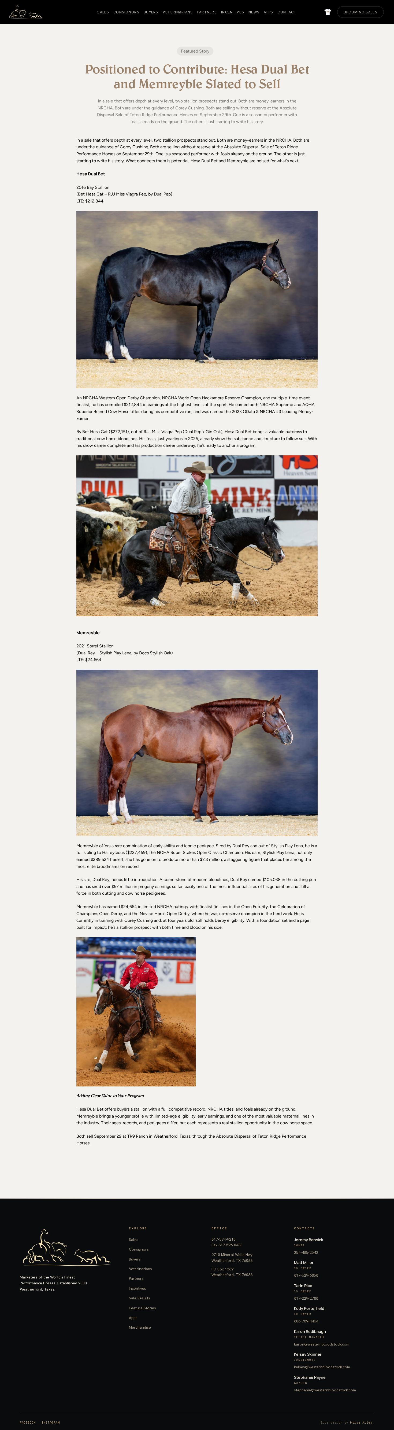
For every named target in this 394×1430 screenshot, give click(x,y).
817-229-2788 (306, 1298)
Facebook (28, 1422)
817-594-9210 (223, 1239)
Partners (136, 1278)
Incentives (137, 1288)
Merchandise (140, 1327)
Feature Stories (142, 1308)
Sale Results (139, 1298)
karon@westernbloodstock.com (321, 1344)
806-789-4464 (306, 1321)
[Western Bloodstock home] (66, 1247)
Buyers (135, 1259)
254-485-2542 (306, 1252)
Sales (133, 1239)
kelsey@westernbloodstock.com (322, 1367)
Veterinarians (140, 1268)
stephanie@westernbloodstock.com (325, 1390)
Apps (133, 1317)
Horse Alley (361, 1422)
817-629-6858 (306, 1275)
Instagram (51, 1422)
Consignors (139, 1249)
